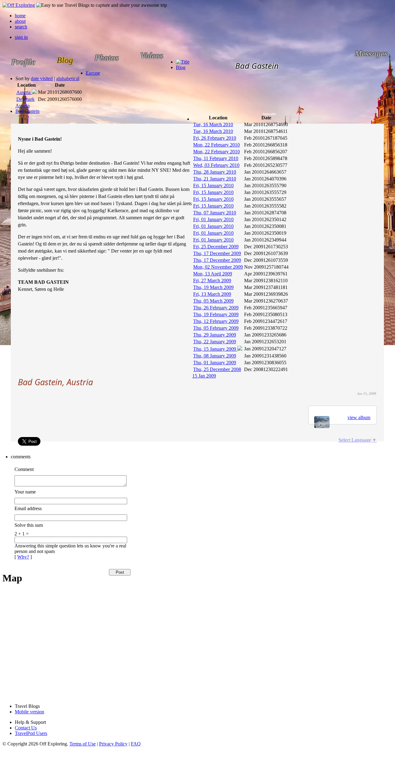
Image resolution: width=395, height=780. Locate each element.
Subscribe (269, 114)
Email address (28, 508)
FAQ (136, 743)
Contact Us (26, 727)
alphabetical (67, 78)
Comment (24, 469)
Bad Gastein (27, 111)
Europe (93, 73)
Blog (180, 67)
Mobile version (29, 711)
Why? (23, 556)
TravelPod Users (31, 733)
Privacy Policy (113, 743)
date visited (42, 78)
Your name (25, 491)
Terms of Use (82, 743)
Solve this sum (29, 525)
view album (358, 417)
